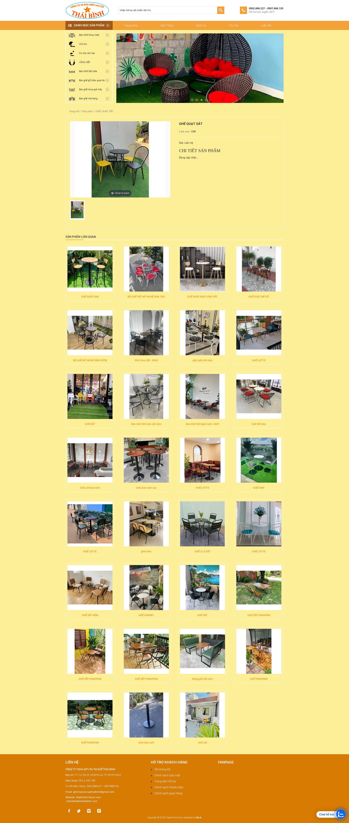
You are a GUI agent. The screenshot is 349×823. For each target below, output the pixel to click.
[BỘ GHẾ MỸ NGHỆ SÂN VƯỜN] (90, 332)
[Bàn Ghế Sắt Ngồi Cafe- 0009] (202, 396)
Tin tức (234, 25)
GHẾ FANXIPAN (259, 678)
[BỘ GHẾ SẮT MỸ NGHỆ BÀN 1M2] (146, 269)
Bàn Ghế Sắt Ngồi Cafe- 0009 (202, 424)
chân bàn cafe (146, 742)
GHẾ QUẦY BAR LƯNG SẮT (202, 296)
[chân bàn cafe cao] (146, 460)
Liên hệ (266, 25)
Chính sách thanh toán (168, 787)
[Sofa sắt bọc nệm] (90, 460)
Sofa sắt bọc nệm (90, 487)
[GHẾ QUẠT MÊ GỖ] (258, 269)
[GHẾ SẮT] (90, 396)
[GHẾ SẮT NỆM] (90, 587)
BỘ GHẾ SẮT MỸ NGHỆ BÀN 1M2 (146, 296)
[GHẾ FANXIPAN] (258, 651)
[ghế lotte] (146, 523)
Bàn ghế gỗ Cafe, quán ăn (92, 80)
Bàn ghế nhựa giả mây (90, 89)
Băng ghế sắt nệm (202, 678)
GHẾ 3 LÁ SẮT (202, 551)
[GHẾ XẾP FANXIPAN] (258, 587)
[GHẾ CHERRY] (146, 587)
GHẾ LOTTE (259, 360)
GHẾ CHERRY (146, 615)
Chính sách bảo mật (167, 775)
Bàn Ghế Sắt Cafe (88, 71)
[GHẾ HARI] (258, 460)
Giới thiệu (166, 25)
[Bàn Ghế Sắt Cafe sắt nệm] (146, 396)
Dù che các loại (87, 53)
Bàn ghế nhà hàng (88, 98)
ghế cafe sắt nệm (202, 360)
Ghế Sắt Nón (259, 424)
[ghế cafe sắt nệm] (202, 332)
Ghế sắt (202, 742)
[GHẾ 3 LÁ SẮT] (202, 523)
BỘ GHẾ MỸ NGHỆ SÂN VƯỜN (90, 360)
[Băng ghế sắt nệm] (202, 651)
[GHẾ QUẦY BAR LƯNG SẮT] (202, 269)
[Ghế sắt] (202, 715)
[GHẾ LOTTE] (258, 332)
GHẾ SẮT (90, 424)
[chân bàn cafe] (146, 715)
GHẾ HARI (258, 487)
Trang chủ (130, 25)
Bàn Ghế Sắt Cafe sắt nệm (146, 424)
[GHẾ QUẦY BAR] (90, 269)
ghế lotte (146, 551)
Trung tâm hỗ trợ (165, 781)
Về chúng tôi (162, 769)
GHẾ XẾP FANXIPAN (258, 615)
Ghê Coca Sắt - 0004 (146, 360)
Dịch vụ (201, 25)
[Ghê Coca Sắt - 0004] (146, 332)
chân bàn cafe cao (146, 487)
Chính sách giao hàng (168, 793)
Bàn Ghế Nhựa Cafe (89, 35)
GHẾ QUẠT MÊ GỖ (258, 296)
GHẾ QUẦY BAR (90, 296)
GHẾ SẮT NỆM (90, 615)
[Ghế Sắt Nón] (258, 396)
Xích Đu (83, 44)
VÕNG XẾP (84, 62)
